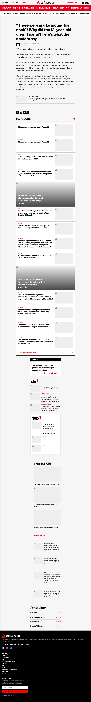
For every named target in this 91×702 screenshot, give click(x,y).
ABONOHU (6, 691)
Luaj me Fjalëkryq (72, 2)
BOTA (62, 8)
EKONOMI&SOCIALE (43, 8)
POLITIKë (16, 8)
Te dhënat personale (16, 644)
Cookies (28, 644)
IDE (32, 8)
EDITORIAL (26, 8)
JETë (67, 8)
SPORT (4, 674)
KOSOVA (55, 8)
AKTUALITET (6, 8)
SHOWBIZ (5, 672)
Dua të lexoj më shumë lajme (27, 352)
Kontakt (5, 644)
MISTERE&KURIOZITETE (80, 8)
